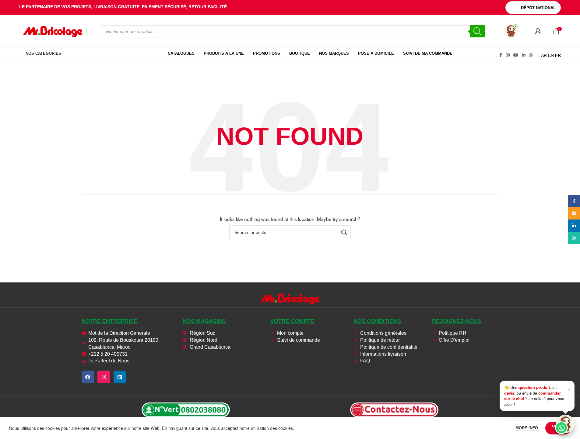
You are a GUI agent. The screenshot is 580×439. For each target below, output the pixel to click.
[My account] (538, 31)
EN (551, 55)
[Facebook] (88, 377)
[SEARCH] (344, 232)
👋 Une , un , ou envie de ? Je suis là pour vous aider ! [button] (537, 395)
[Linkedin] (120, 377)
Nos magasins (204, 321)
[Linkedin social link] (523, 55)
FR (558, 55)
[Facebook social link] (500, 55)
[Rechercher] (477, 31)
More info (527, 428)
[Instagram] (103, 377)
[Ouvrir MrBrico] (511, 31)
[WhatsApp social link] (531, 55)
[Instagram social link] (507, 55)
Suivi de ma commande (427, 53)
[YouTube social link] (515, 55)
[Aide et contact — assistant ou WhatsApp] (565, 424)
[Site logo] (53, 30)
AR (544, 55)
